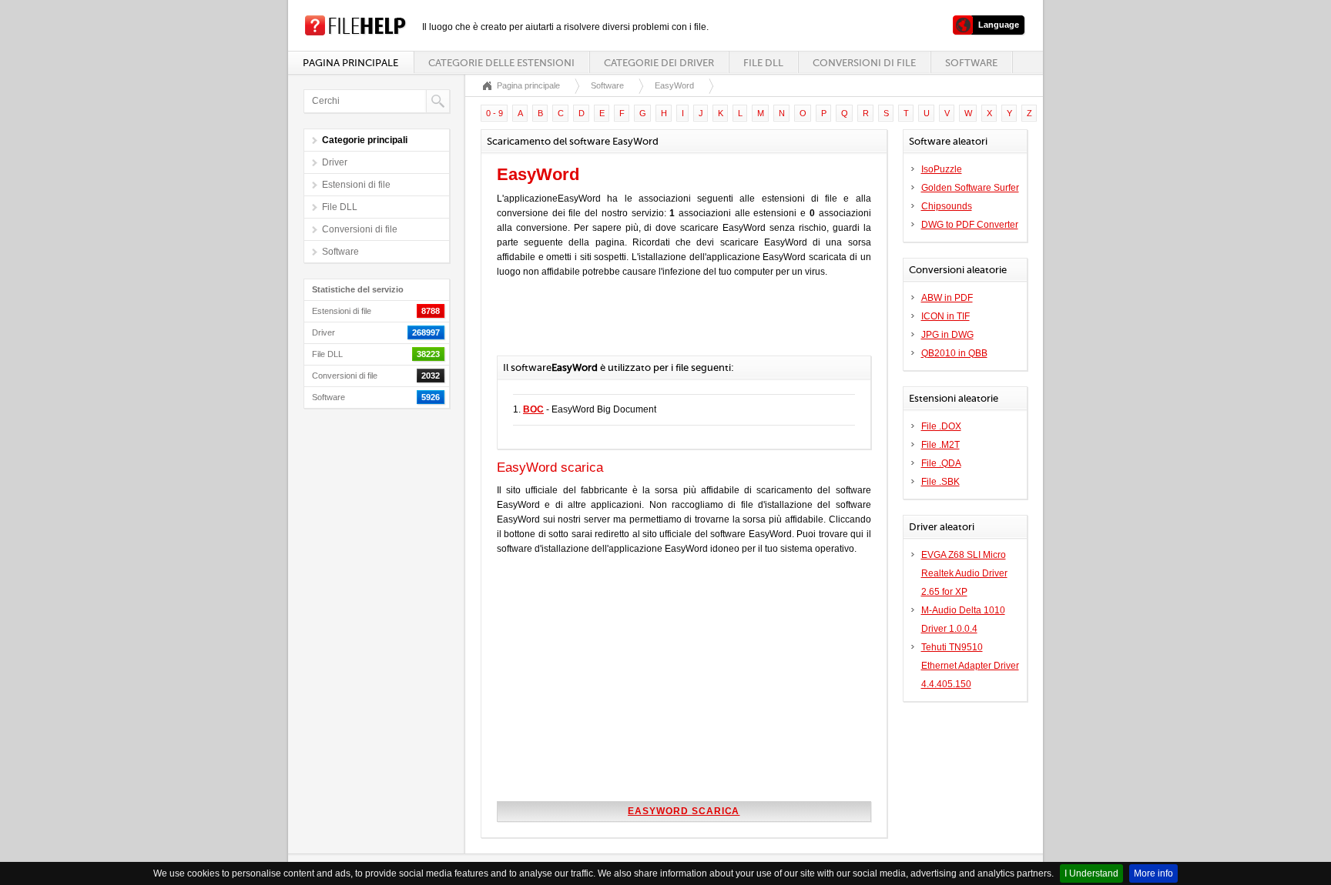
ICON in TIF (945, 316)
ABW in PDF (947, 297)
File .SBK (940, 481)
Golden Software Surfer (970, 187)
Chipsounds (946, 206)
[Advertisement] (677, 325)
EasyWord (674, 85)
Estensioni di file (356, 184)
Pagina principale (350, 62)
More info (1153, 873)
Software (971, 62)
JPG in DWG (947, 334)
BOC (533, 409)
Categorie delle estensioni (501, 62)
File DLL (763, 62)
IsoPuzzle (941, 169)
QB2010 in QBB (954, 353)
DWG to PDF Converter (969, 224)
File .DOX (941, 426)
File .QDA (941, 463)
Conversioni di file (864, 62)
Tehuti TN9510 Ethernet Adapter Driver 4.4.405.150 (970, 666)
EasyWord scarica (683, 811)
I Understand (1091, 873)
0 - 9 (494, 113)
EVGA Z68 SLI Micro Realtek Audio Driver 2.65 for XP (964, 573)
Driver (334, 162)
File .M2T (940, 444)
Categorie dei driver (659, 62)
